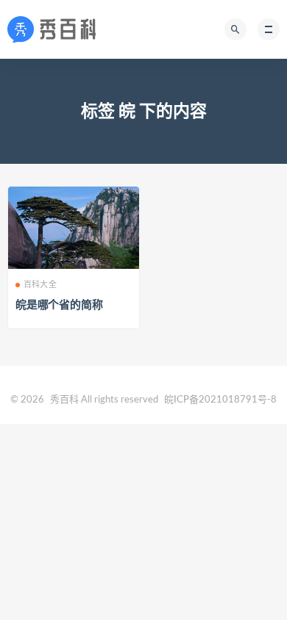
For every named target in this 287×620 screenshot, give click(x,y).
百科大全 (40, 285)
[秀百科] (55, 29)
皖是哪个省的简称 (58, 305)
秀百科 (64, 400)
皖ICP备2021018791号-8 (220, 400)
